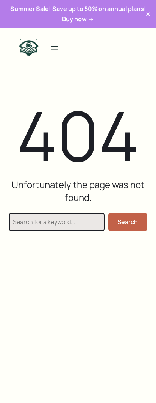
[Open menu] (54, 47)
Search (127, 222)
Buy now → (78, 19)
